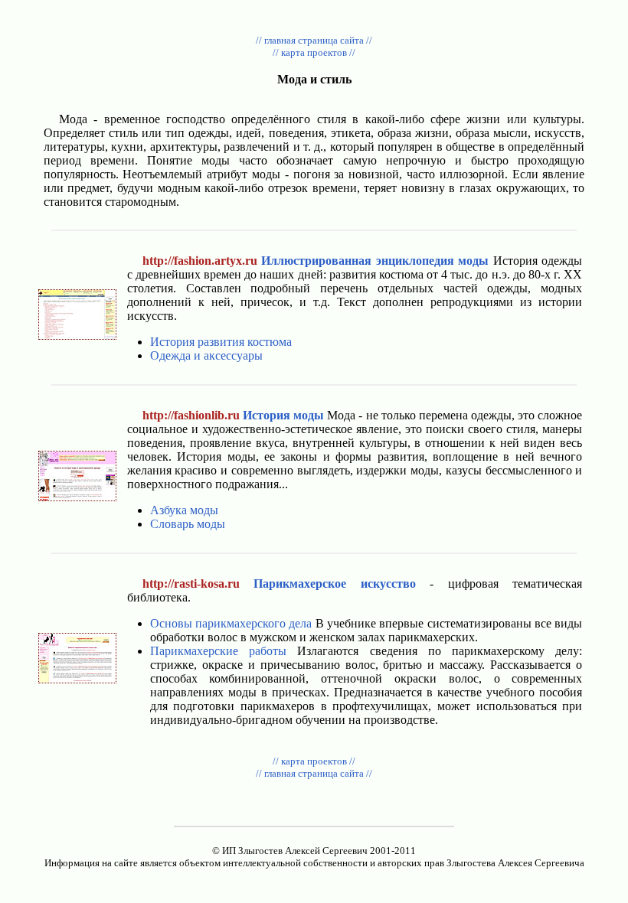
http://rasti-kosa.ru (191, 583)
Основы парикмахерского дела (231, 623)
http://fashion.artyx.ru (199, 260)
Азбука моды (184, 510)
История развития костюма (221, 341)
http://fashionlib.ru (191, 415)
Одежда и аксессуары (206, 355)
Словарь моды (187, 523)
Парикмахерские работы (218, 650)
